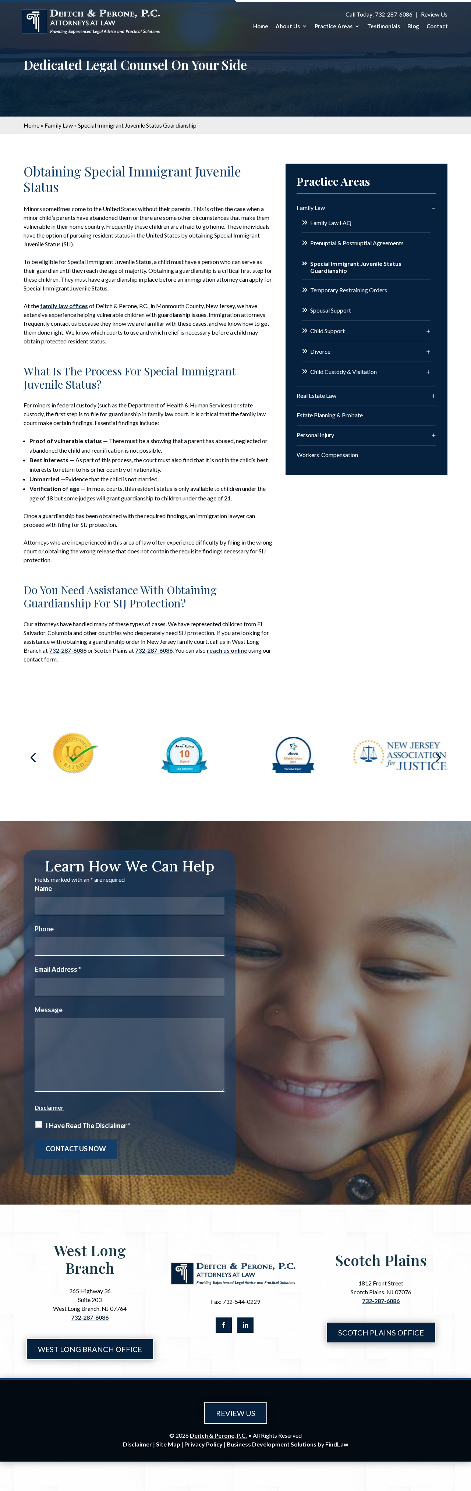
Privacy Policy (203, 1444)
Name (43, 888)
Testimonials (383, 26)
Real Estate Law (316, 395)
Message (49, 1010)
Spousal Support (330, 310)
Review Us (434, 14)
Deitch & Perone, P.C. (218, 1435)
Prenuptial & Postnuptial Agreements (357, 242)
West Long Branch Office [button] (90, 1349)
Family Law (311, 207)
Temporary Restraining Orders (348, 289)
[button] (33, 757)
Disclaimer (49, 1107)
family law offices (64, 305)
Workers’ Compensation (327, 454)
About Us (288, 26)
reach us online (227, 650)
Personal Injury (315, 434)
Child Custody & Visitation (343, 371)
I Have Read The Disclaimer (88, 1125)
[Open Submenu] (433, 208)
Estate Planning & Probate (330, 414)
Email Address (58, 969)
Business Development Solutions (271, 1444)
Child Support (327, 330)
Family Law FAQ (330, 222)
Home (260, 26)
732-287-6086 (393, 14)
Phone (44, 929)
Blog (413, 26)
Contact (437, 26)
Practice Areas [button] (334, 26)
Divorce (320, 351)
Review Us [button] (235, 1413)
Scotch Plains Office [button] (381, 1332)
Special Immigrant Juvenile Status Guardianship (355, 267)
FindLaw (336, 1444)
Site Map (168, 1444)
